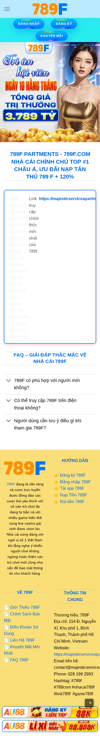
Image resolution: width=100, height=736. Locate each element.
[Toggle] (9, 381)
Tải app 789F (72, 488)
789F (11, 484)
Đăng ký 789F (73, 475)
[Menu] (7, 9)
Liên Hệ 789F (22, 640)
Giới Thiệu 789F (25, 607)
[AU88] (50, 712)
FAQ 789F (19, 660)
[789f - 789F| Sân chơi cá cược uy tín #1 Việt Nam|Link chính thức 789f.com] (50, 9)
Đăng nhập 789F (75, 482)
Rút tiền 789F (72, 501)
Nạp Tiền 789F (73, 495)
